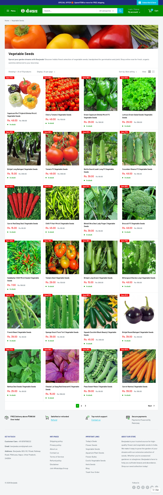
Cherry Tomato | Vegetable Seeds (58, 115)
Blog (87, 468)
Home (7, 21)
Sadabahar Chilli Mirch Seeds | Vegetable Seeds (23, 279)
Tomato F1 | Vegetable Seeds (57, 169)
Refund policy (55, 460)
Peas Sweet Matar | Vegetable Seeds (98, 386)
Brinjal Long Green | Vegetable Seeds (98, 278)
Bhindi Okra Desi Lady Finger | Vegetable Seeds (99, 224)
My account (133, 12)
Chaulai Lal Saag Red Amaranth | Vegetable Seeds (62, 387)
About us (53, 449)
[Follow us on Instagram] (143, 487)
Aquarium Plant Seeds (95, 453)
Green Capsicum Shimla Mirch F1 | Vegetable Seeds (97, 116)
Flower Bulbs (91, 457)
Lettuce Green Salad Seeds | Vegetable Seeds (137, 116)
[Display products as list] (153, 72)
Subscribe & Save (149, 2)
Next (150, 406)
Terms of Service (57, 457)
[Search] (120, 10)
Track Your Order (93, 472)
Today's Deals (91, 441)
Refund (54, 420)
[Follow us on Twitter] (138, 487)
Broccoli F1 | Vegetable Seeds (133, 223)
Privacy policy (55, 445)
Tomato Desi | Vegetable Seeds (57, 278)
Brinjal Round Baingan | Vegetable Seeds (137, 332)
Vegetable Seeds (18, 21)
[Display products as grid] (149, 72)
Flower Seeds (91, 445)
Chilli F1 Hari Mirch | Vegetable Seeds (60, 223)
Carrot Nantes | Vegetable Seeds (134, 386)
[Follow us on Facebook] (134, 487)
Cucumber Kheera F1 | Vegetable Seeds (137, 169)
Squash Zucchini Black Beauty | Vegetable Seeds (100, 333)
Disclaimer (54, 464)
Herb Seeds (90, 464)
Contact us (95, 420)
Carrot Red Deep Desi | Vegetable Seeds (22, 223)
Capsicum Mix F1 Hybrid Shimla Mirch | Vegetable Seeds (22, 114)
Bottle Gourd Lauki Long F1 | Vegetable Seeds (99, 170)
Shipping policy (56, 441)
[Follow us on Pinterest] (147, 487)
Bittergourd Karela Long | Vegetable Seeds (138, 278)
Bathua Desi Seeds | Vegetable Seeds (21, 386)
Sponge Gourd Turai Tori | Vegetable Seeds (62, 332)
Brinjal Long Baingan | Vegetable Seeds (22, 169)
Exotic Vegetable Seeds (96, 460)
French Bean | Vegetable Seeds (19, 332)
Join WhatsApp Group (59, 468)
